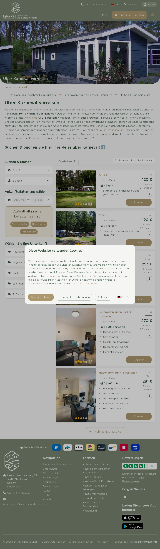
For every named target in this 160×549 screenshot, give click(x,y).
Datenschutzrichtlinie (84, 283)
